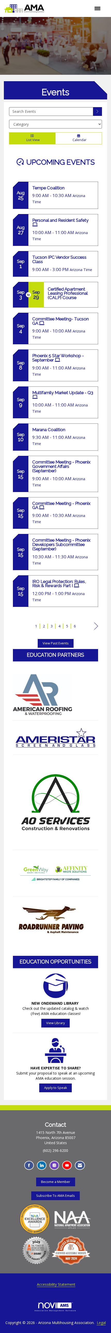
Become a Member (55, 1182)
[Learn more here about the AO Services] (55, 802)
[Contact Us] (80, 1165)
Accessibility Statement (56, 1284)
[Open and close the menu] (75, 8)
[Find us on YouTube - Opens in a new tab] (67, 1165)
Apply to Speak (55, 1088)
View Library (55, 1023)
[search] (97, 111)
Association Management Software (56, 1310)
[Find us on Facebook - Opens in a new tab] (29, 1165)
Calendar (78, 140)
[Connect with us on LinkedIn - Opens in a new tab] (41, 1165)
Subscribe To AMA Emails (55, 1195)
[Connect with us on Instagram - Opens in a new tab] (54, 1165)
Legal (101, 1322)
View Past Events (56, 643)
